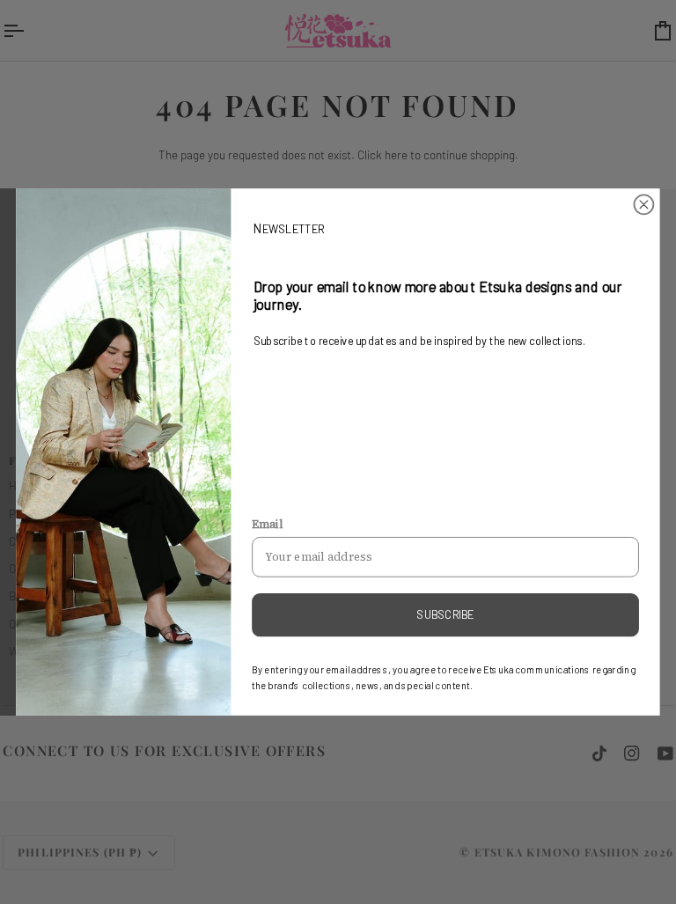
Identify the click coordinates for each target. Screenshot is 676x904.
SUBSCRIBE (445, 614)
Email (267, 524)
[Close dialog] (643, 204)
